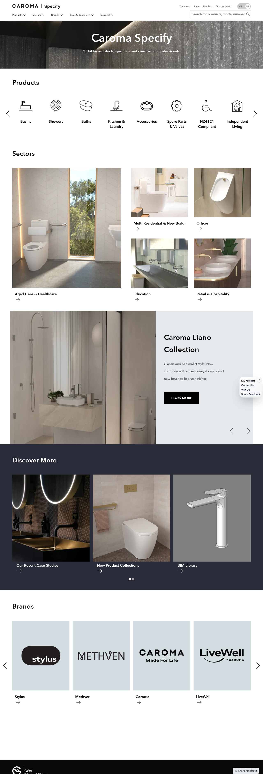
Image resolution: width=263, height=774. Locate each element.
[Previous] (6, 46)
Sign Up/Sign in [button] (223, 6)
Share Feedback (247, 770)
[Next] (257, 46)
